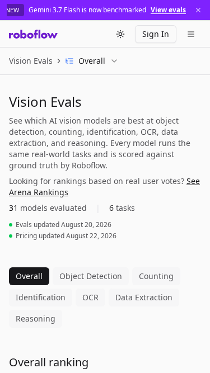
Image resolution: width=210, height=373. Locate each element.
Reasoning (35, 318)
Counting (156, 276)
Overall (29, 276)
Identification (41, 297)
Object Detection (90, 276)
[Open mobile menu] (191, 34)
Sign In (155, 34)
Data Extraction (143, 297)
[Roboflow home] (33, 34)
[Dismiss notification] (198, 10)
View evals (168, 10)
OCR (90, 297)
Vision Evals (31, 60)
